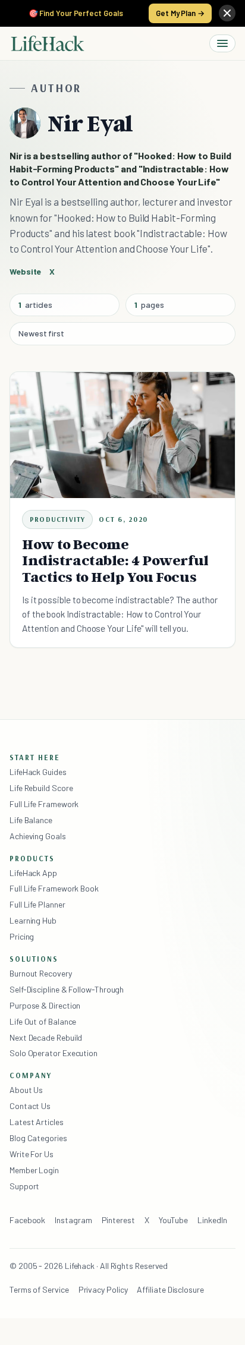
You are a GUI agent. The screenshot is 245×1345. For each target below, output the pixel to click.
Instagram (73, 1220)
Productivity (57, 519)
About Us (26, 1090)
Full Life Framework (44, 804)
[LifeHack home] (48, 43)
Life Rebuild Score (41, 788)
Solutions (34, 958)
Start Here (35, 757)
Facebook (27, 1220)
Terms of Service (39, 1289)
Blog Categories (38, 1138)
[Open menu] (222, 43)
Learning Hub (33, 920)
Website (25, 271)
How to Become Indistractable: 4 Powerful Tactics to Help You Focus (115, 561)
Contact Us (30, 1106)
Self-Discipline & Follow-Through (67, 989)
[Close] (227, 13)
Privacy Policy (103, 1289)
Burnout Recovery (41, 973)
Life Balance (31, 820)
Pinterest (118, 1220)
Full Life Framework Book (54, 888)
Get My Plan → (180, 13)
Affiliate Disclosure (170, 1289)
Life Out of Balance (43, 1021)
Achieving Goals (38, 836)
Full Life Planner (37, 904)
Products (32, 858)
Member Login (34, 1170)
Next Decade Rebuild (46, 1037)
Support (24, 1186)
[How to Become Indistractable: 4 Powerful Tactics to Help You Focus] (122, 435)
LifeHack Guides (38, 772)
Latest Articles (37, 1122)
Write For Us (32, 1154)
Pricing (22, 936)
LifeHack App (33, 873)
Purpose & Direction (45, 1005)
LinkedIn (212, 1220)
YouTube (173, 1220)
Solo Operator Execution (54, 1053)
